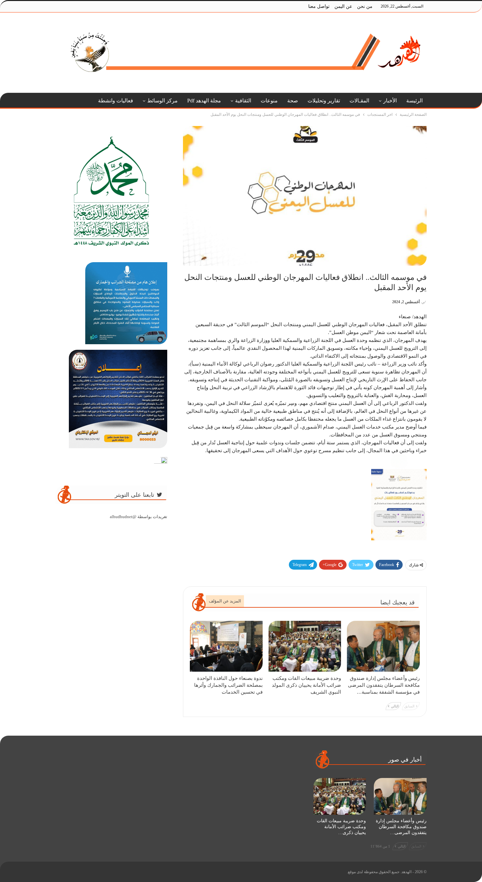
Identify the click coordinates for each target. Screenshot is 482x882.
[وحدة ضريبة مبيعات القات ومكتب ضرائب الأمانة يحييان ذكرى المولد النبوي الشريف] (305, 646)
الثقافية (243, 100)
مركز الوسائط (162, 100)
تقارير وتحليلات (324, 100)
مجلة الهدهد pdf (204, 100)
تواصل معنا (319, 6)
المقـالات (359, 100)
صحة (292, 100)
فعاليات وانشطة (115, 100)
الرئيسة (414, 100)
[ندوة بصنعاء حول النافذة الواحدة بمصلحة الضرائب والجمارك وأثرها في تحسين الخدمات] (226, 646)
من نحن (364, 6)
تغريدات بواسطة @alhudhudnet (138, 516)
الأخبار (390, 100)
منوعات (269, 100)
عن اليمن (343, 6)
